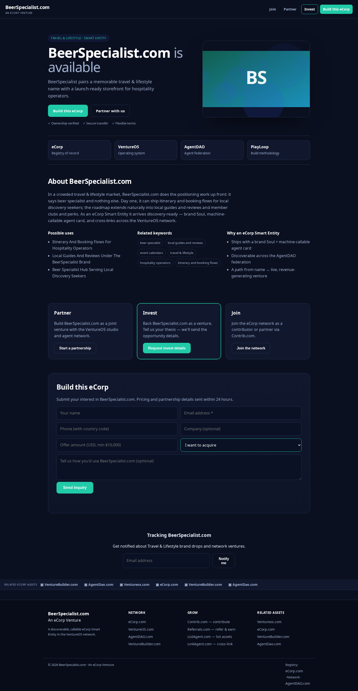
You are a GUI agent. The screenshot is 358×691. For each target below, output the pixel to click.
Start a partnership (75, 348)
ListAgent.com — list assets (210, 636)
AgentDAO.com (140, 636)
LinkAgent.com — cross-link (210, 644)
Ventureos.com (269, 621)
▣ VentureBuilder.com (56, 584)
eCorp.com (137, 621)
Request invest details (167, 348)
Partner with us (110, 110)
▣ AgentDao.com (96, 584)
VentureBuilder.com (144, 644)
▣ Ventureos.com (132, 584)
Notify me (224, 561)
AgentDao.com (269, 644)
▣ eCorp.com (164, 584)
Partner (290, 9)
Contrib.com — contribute (209, 621)
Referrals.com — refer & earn (212, 629)
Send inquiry (75, 488)
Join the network (251, 348)
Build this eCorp (336, 9)
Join (272, 9)
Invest (309, 9)
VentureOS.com (141, 629)
